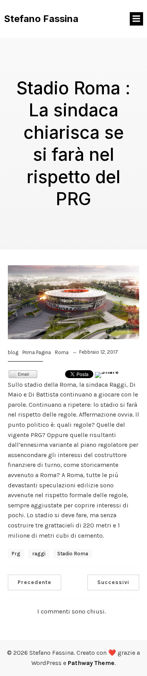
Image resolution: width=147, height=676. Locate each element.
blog (13, 352)
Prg (16, 554)
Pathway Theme (91, 663)
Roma (62, 352)
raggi (38, 554)
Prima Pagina (36, 352)
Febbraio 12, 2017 (98, 352)
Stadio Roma (72, 554)
